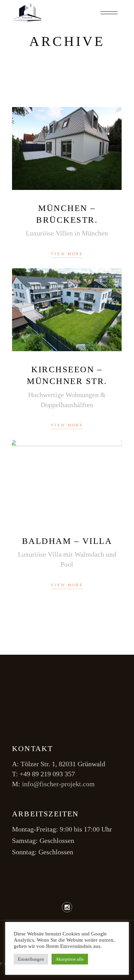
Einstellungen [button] (31, 959)
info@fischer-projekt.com (58, 784)
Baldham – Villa (67, 541)
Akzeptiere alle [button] (70, 959)
